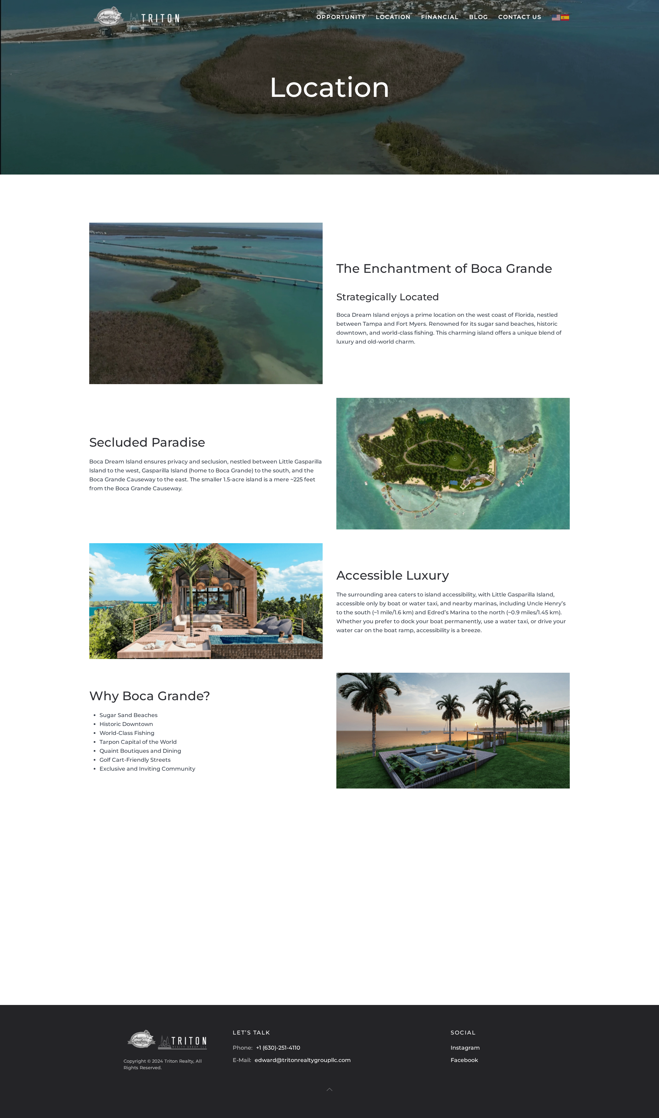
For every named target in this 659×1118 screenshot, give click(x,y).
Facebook (464, 1060)
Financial (440, 17)
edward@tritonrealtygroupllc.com (303, 1060)
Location (393, 17)
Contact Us (520, 17)
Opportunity (341, 17)
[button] (329, 1089)
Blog (478, 17)
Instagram (465, 1047)
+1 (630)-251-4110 (278, 1047)
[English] (556, 17)
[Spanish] (565, 17)
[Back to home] (135, 17)
